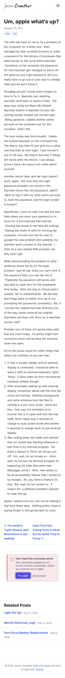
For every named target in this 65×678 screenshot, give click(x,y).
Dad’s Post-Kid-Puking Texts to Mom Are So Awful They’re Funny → (46, 532)
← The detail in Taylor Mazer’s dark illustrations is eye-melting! (16, 532)
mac (7, 33)
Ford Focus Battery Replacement (26, 632)
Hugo (47, 665)
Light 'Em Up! (13, 612)
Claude (39, 669)
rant (15, 33)
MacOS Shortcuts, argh (20, 622)
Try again (23, 575)
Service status (39, 575)
